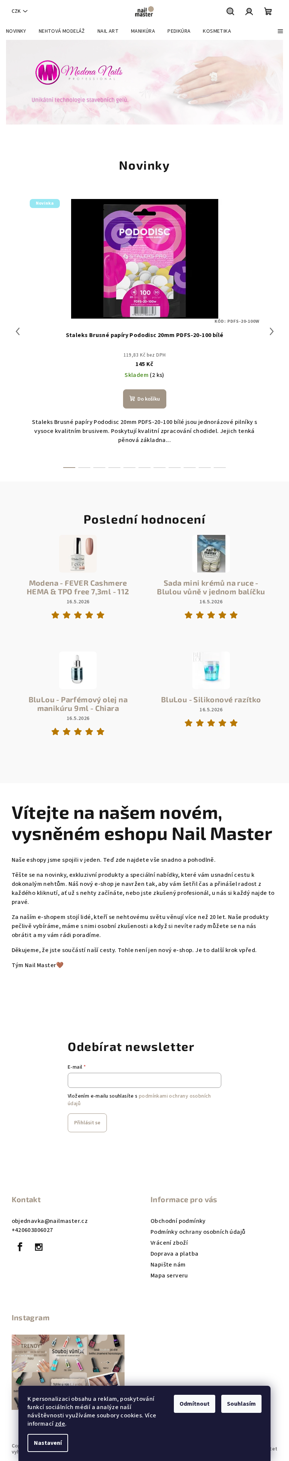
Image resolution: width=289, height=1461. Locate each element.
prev (18, 331)
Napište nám (168, 1265)
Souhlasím (241, 1404)
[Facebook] (20, 1247)
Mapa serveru (169, 1275)
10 (220, 467)
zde (60, 1424)
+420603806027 (32, 1230)
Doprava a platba (174, 1254)
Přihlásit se (87, 1123)
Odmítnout (194, 1404)
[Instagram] (38, 1247)
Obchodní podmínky (178, 1221)
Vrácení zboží (169, 1243)
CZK (16, 11)
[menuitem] (16, 31)
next (272, 331)
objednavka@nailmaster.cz (50, 1221)
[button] (14, 82)
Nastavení (48, 1443)
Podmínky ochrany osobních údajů (198, 1232)
